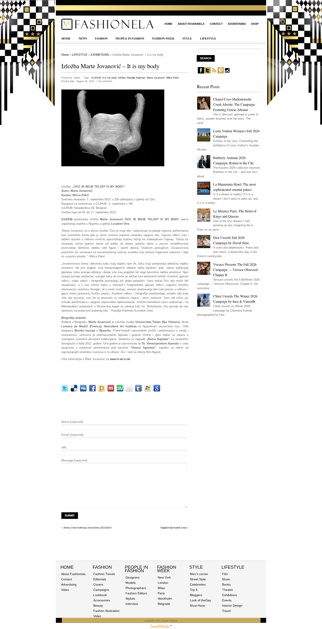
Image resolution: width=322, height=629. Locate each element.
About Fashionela (191, 23)
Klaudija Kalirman (136, 77)
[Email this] (129, 390)
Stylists (130, 598)
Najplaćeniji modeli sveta (173, 527)
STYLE (187, 38)
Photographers (136, 588)
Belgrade (164, 604)
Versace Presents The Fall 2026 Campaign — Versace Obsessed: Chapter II (235, 269)
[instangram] (227, 72)
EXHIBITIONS (100, 54)
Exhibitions (229, 595)
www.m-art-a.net (120, 359)
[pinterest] (221, 72)
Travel (226, 611)
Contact (216, 23)
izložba (122, 77)
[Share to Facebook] (92, 390)
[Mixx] (110, 390)
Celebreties (198, 584)
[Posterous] (101, 390)
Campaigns (101, 589)
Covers (98, 584)
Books (226, 584)
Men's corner (199, 574)
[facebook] (201, 72)
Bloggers (196, 595)
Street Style (198, 579)
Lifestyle (232, 567)
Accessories (101, 600)
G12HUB (96, 77)
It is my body (110, 77)
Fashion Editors (136, 593)
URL (64, 447)
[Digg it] (83, 390)
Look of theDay (200, 600)
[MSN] (147, 390)
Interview (132, 604)
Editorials (99, 579)
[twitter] (207, 72)
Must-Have (197, 605)
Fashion (102, 567)
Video (65, 589)
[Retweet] (64, 390)
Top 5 (194, 589)
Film (225, 574)
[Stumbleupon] (120, 390)
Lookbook (100, 595)
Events (227, 600)
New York (164, 577)
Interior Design (232, 605)
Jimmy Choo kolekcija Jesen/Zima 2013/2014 (87, 527)
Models (131, 582)
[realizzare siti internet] (161, 627)
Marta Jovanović (156, 77)
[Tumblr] (138, 390)
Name (72, 421)
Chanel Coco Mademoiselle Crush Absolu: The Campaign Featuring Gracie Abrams (234, 104)
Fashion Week (166, 569)
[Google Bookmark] (156, 390)
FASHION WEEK (163, 38)
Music (226, 579)
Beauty (98, 605)
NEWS (83, 38)
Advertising (237, 23)
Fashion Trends (104, 574)
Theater (227, 589)
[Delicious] (74, 390)
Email (72, 434)
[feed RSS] (214, 72)
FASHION (101, 38)
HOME (66, 38)
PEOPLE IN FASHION (130, 38)
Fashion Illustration (106, 611)
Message (74, 460)
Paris (161, 593)
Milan (161, 588)
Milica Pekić (172, 77)
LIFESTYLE (208, 38)
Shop (254, 23)
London (163, 582)
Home (168, 23)
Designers (133, 577)
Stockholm (165, 598)
